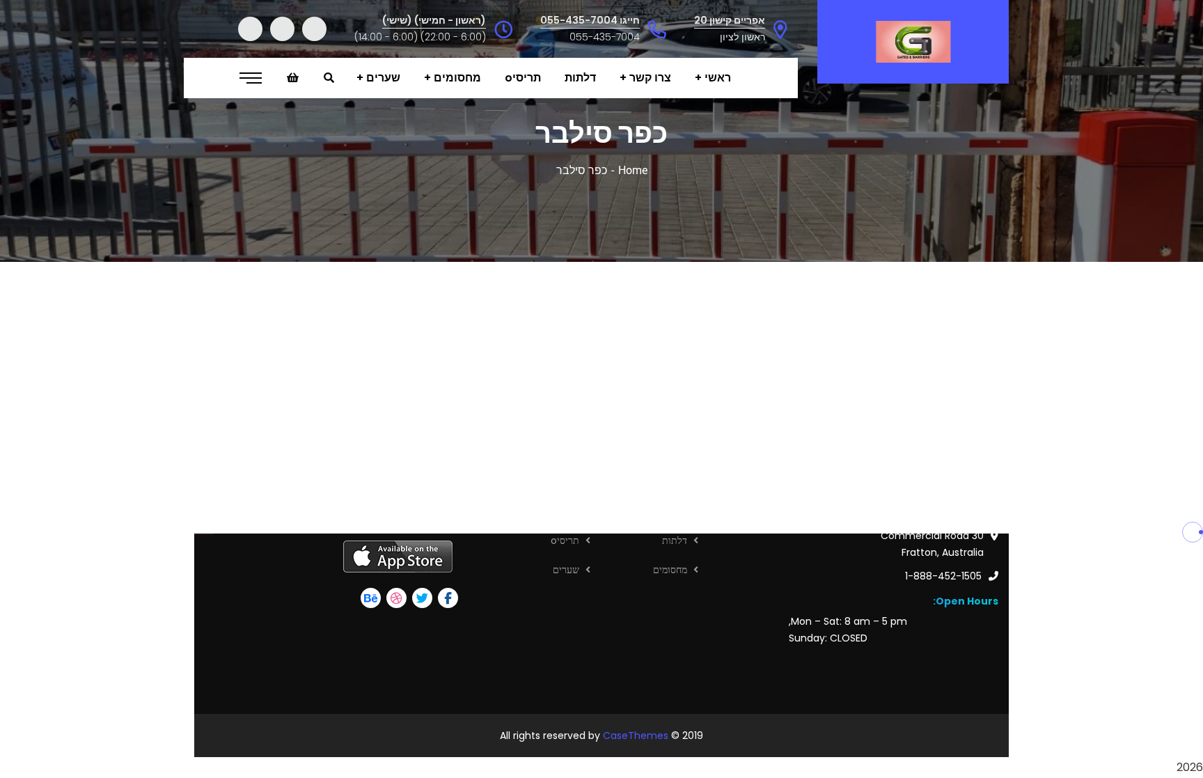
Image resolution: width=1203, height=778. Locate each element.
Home (632, 170)
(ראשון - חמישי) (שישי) (434, 20)
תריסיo (565, 540)
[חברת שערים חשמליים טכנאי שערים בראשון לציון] (913, 42)
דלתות (674, 540)
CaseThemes (635, 735)
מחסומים (670, 570)
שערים (566, 570)
